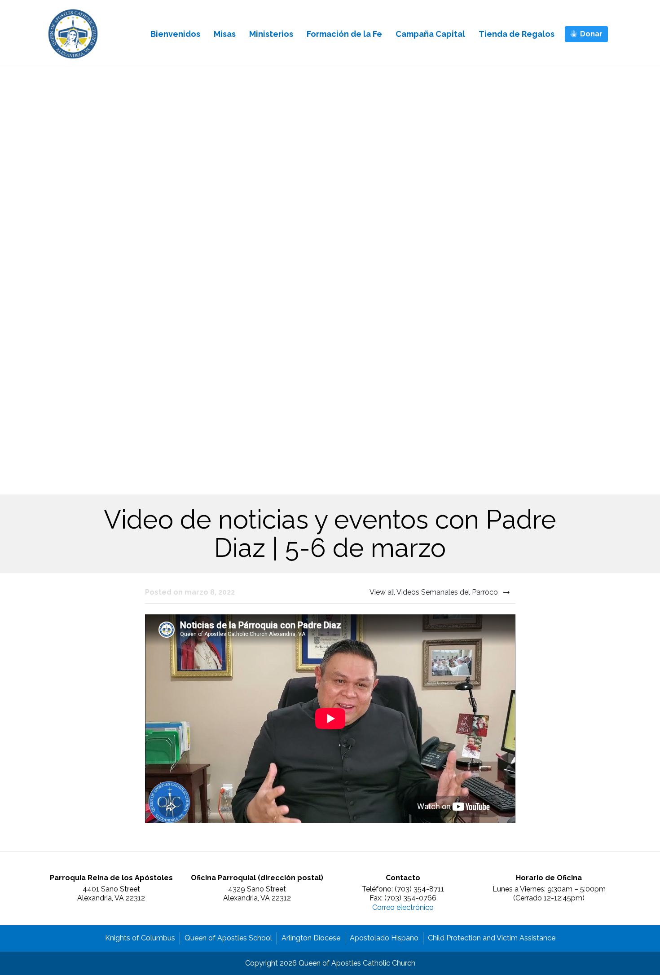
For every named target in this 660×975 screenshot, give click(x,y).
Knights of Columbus (140, 938)
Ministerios (271, 34)
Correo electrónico (403, 907)
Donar (591, 34)
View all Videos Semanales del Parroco (435, 592)
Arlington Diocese (311, 938)
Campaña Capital (430, 34)
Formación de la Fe (344, 34)
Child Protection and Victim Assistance (491, 938)
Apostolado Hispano (384, 938)
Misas (225, 34)
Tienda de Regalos (516, 34)
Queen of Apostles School (228, 938)
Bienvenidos (175, 34)
